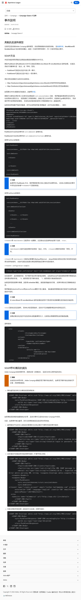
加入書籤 (9, 29)
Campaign (13, 16)
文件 (6, 16)
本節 (33, 92)
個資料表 (60, 46)
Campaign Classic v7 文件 (27, 16)
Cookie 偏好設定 (52, 592)
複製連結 (17, 29)
